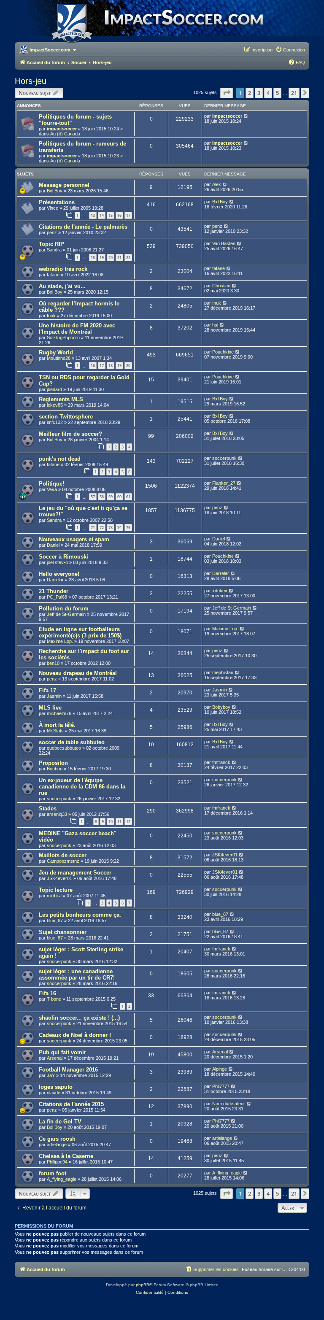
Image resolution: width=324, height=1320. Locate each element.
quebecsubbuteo (64, 747)
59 (110, 496)
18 (93, 257)
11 (119, 821)
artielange (57, 1144)
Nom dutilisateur (228, 1103)
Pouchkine (223, 351)
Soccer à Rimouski (63, 556)
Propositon (53, 763)
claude (53, 1092)
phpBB (142, 1284)
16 (119, 215)
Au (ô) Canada (65, 133)
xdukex (219, 590)
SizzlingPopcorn (63, 337)
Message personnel (64, 185)
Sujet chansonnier (62, 932)
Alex (216, 184)
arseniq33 (57, 814)
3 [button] (258, 93)
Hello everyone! (59, 574)
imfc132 (55, 422)
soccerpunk (224, 458)
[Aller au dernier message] (246, 116)
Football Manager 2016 (68, 1069)
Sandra (54, 249)
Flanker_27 (223, 483)
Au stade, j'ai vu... (62, 286)
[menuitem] (290, 50)
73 (110, 527)
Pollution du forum (64, 608)
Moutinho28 (58, 358)
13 (93, 215)
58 (102, 496)
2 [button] (249, 93)
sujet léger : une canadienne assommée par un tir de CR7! (77, 974)
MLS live (50, 708)
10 (110, 821)
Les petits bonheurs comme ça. (80, 915)
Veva (52, 489)
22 (128, 257)
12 (128, 821)
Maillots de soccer (62, 855)
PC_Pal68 (57, 596)
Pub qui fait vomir (62, 1052)
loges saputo (56, 1087)
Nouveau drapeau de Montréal (78, 673)
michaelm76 (59, 713)
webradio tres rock (63, 269)
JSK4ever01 (225, 854)
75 (128, 527)
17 (128, 215)
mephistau (222, 672)
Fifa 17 (47, 690)
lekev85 (55, 405)
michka (54, 895)
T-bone (54, 998)
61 (128, 496)
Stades (48, 808)
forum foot (52, 1173)
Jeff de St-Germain (66, 614)
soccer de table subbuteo (72, 742)
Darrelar (55, 579)
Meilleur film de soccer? (70, 434)
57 (93, 496)
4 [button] (268, 93)
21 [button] (294, 93)
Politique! (51, 483)
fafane (53, 274)
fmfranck (221, 762)
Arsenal (54, 1058)
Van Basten (223, 243)
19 (102, 257)
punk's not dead (60, 459)
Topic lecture (56, 890)
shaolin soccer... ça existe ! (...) (79, 1018)
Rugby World (56, 352)
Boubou (54, 768)
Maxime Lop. (60, 641)
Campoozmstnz (63, 861)
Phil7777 (221, 1086)
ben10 (53, 663)
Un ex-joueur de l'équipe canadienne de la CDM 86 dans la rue (82, 786)
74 (119, 527)
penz (52, 232)
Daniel (53, 545)
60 (119, 496)
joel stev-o (57, 562)
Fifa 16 (47, 993)
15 (110, 215)
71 (93, 527)
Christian (221, 285)
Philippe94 (57, 1161)
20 (110, 257)
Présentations (57, 202)
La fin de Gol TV (60, 1121)
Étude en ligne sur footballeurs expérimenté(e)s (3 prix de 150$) (80, 632)
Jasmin (54, 696)
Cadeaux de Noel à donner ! (75, 1035)
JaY (51, 1075)
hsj (215, 324)
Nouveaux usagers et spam (74, 539)
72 (102, 527)
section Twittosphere (66, 416)
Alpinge (219, 1069)
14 (102, 215)
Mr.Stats (55, 730)
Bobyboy (221, 707)
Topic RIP (51, 244)
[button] (226, 93)
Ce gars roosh (57, 1139)
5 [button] (277, 93)
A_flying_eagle (61, 1179)
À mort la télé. (57, 725)
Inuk (51, 315)
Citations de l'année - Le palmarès (83, 227)
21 (119, 257)
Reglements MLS (61, 399)
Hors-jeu (30, 81)
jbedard (54, 389)
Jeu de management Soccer (75, 872)
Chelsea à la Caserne (66, 1156)
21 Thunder (53, 591)
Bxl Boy (54, 190)
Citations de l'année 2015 (71, 1104)
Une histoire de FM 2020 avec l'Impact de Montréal (77, 328)
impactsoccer (62, 128)
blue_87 (55, 920)
